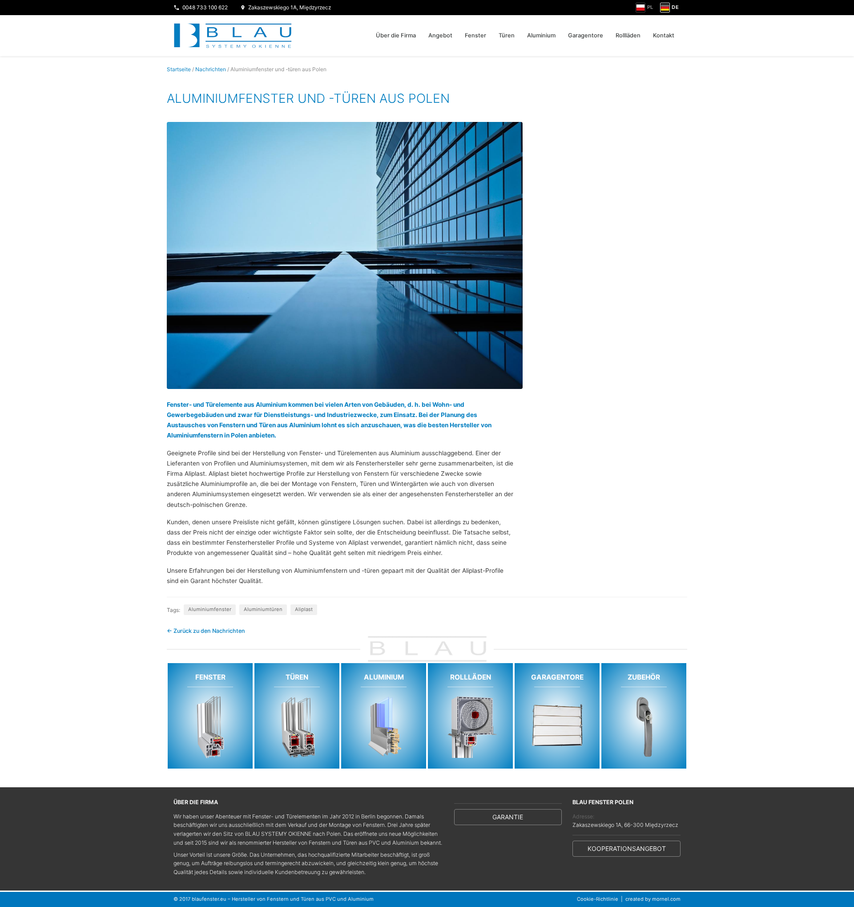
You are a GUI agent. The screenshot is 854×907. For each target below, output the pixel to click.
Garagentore (585, 35)
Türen (507, 35)
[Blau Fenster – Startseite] (232, 35)
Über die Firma (396, 35)
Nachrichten (210, 69)
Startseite (179, 69)
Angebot (440, 35)
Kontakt (663, 35)
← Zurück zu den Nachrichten (206, 631)
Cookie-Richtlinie (597, 899)
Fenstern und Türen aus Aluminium (269, 425)
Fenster (475, 35)
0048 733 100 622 (205, 7)
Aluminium (541, 35)
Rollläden (628, 35)
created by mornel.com (653, 899)
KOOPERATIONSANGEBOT (627, 848)
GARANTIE (507, 817)
